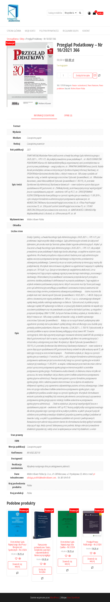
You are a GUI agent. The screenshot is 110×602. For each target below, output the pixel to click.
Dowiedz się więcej (17, 565)
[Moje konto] (89, 13)
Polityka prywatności (49, 30)
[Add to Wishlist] (95, 75)
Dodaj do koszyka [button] (42, 570)
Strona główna (14, 30)
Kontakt (86, 30)
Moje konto (30, 30)
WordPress (54, 597)
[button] (48, 47)
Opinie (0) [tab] (68, 115)
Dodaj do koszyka (83, 75)
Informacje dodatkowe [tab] (44, 115)
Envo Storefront (73, 597)
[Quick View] (19, 558)
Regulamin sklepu (70, 30)
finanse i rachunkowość (79, 85)
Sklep (22, 38)
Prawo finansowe (93, 85)
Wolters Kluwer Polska (78, 88)
